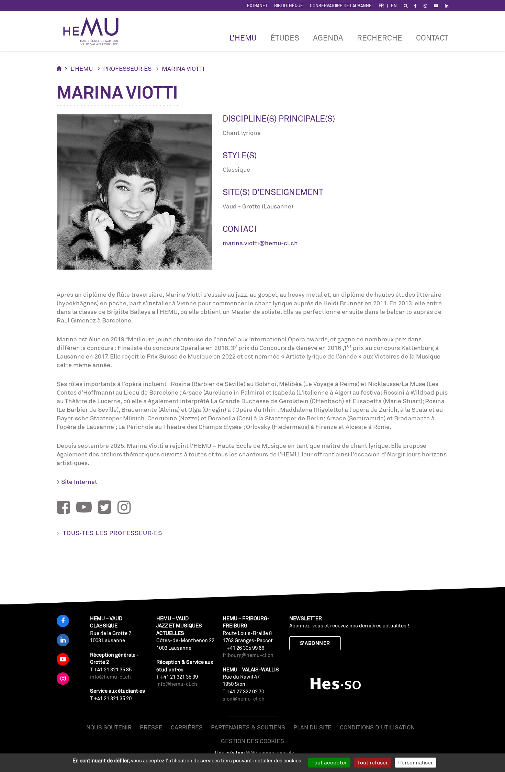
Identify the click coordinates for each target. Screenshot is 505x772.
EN (394, 6)
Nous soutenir (109, 727)
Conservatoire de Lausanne (341, 5)
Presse (151, 727)
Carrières (187, 727)
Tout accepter (329, 762)
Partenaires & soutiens (248, 727)
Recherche (379, 37)
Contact (432, 37)
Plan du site (312, 727)
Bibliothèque (288, 5)
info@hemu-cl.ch (110, 676)
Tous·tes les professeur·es (112, 532)
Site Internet (79, 481)
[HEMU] (94, 31)
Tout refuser (372, 762)
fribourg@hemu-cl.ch (248, 655)
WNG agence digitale (270, 752)
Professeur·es (127, 68)
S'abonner (315, 643)
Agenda (328, 37)
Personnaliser (415, 762)
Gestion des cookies (252, 741)
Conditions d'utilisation (377, 727)
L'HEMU (243, 37)
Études (284, 37)
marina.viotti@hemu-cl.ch (260, 243)
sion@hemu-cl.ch (244, 698)
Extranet (257, 5)
